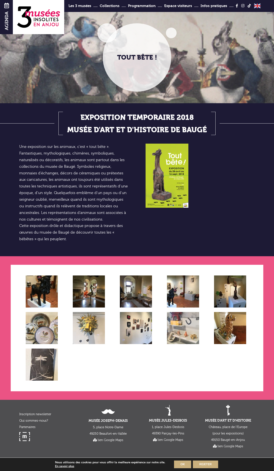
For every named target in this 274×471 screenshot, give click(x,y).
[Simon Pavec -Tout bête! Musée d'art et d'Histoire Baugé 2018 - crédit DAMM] (41, 366)
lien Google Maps (110, 440)
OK (182, 464)
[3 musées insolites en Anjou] (38, 17)
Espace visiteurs (178, 6)
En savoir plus (64, 466)
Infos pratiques (214, 6)
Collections (109, 6)
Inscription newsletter (35, 414)
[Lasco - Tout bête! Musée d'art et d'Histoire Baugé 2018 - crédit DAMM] (41, 292)
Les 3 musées (79, 6)
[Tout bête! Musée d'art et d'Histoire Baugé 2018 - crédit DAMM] (135, 291)
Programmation (142, 6)
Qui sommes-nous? (33, 420)
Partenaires (27, 427)
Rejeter (205, 464)
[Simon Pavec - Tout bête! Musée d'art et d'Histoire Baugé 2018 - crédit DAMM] (135, 328)
